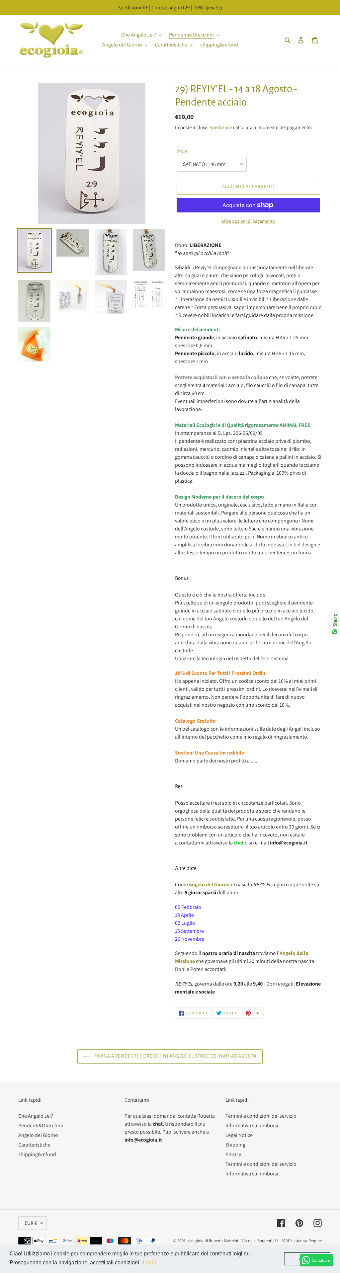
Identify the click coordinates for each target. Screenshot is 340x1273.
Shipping (235, 1144)
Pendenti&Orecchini (40, 1125)
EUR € (31, 1223)
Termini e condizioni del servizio (261, 1115)
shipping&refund (37, 1154)
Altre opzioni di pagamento (248, 221)
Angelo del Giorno (38, 1135)
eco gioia (195, 1240)
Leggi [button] (149, 1262)
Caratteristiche (34, 1144)
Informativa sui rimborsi (251, 1125)
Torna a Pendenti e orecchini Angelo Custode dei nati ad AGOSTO (175, 1056)
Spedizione (221, 127)
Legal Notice (239, 1135)
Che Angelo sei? (35, 1115)
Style (182, 151)
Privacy (233, 1154)
